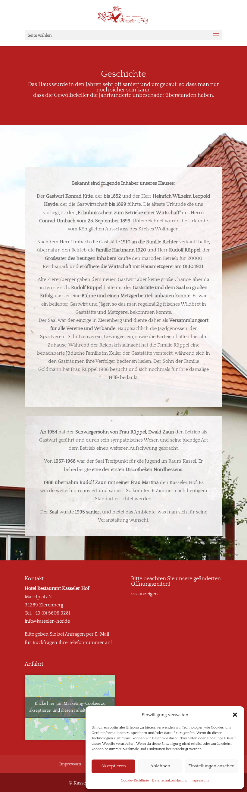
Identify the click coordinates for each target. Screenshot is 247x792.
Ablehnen (160, 766)
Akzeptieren (113, 766)
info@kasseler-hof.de (47, 621)
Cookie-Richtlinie (135, 780)
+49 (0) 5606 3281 (51, 613)
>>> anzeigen (144, 593)
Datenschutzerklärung (169, 780)
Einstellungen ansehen (211, 766)
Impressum (199, 780)
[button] (235, 715)
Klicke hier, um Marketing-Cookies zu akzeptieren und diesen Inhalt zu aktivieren (70, 707)
